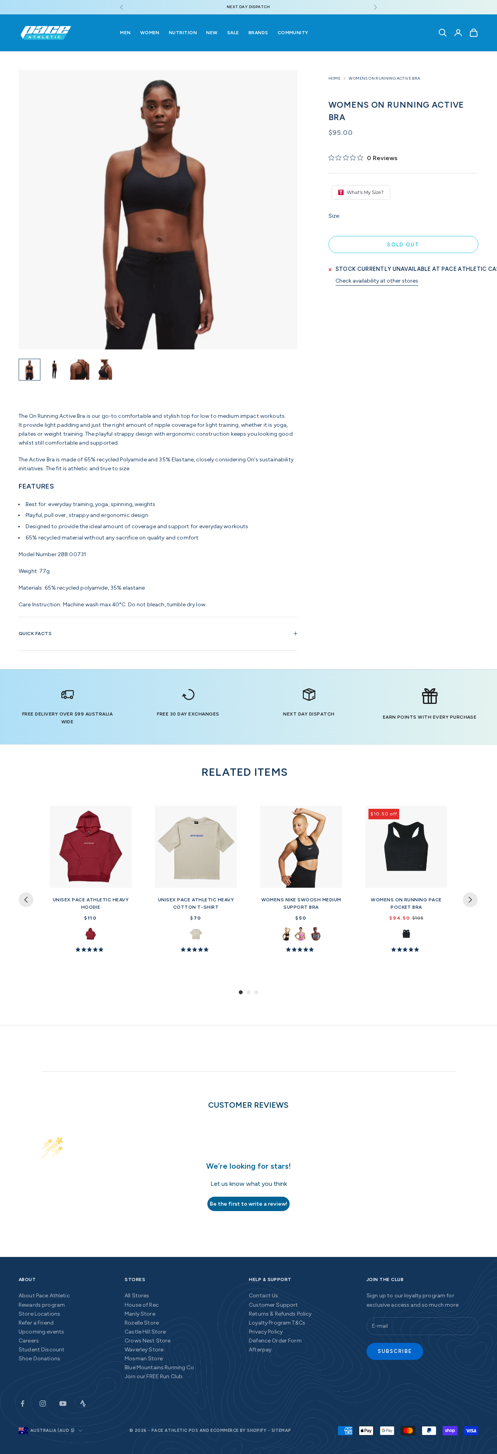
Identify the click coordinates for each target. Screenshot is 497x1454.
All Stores (137, 1295)
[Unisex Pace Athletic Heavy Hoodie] (91, 847)
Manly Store (140, 1314)
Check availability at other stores (376, 281)
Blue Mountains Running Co (159, 1367)
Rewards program (42, 1305)
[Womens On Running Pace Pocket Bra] (406, 847)
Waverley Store (144, 1349)
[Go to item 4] (104, 370)
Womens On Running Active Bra (384, 78)
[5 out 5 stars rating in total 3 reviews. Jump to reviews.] (196, 949)
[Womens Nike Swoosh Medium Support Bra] (301, 847)
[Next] (470, 899)
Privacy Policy (266, 1331)
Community (293, 32)
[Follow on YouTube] (63, 1403)
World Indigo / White (316, 934)
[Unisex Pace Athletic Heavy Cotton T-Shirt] (196, 847)
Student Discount (41, 1349)
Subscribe (395, 1351)
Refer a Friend (36, 1323)
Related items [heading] (245, 771)
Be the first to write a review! (248, 1204)
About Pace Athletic (44, 1295)
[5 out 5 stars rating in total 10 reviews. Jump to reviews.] (91, 949)
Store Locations (39, 1314)
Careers (29, 1340)
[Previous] (26, 899)
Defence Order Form (275, 1340)
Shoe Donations (39, 1358)
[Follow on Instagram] (43, 1403)
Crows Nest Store (147, 1340)
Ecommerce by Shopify (238, 1430)
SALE (233, 32)
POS (193, 1430)
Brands (258, 32)
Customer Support (273, 1305)
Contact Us (263, 1295)
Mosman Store (144, 1358)
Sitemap (281, 1430)
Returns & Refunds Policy (280, 1314)
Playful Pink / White (301, 934)
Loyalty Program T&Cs (277, 1323)
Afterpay (260, 1349)
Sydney (90, 934)
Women (150, 32)
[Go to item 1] (29, 370)
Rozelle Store (142, 1323)
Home (334, 78)
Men (125, 32)
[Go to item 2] (54, 370)
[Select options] (122, 880)
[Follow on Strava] (83, 1403)
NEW (211, 32)
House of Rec (142, 1305)
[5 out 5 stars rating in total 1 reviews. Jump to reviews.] (406, 949)
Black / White (286, 934)
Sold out (403, 245)
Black (406, 934)
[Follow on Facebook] (22, 1403)
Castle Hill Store (145, 1331)
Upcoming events (41, 1331)
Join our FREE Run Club (153, 1376)
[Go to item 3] (79, 370)
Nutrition (183, 32)
